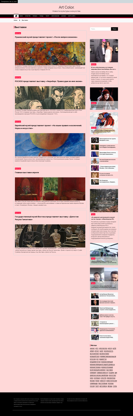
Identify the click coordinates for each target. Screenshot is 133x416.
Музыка (35, 16)
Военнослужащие (107, 367)
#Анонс (92, 348)
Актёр (114, 348)
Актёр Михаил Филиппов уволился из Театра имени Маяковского (107, 295)
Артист (97, 351)
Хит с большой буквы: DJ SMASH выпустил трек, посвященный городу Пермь (102, 131)
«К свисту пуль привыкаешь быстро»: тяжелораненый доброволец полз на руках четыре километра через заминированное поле (103, 286)
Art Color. (66, 7)
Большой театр (95, 356)
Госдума (111, 372)
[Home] (16, 16)
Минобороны (111, 378)
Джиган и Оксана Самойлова (99, 375)
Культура (27, 16)
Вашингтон (103, 359)
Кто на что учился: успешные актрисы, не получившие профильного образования (107, 174)
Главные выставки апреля (27, 172)
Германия (93, 372)
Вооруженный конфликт (98, 370)
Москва (92, 380)
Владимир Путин (95, 362)
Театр (47, 16)
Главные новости (102, 372)
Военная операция (107, 362)
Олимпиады (94, 383)
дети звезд (103, 386)
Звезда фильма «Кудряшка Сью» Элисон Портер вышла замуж (102, 106)
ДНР (116, 372)
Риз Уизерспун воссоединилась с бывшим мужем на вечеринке (107, 181)
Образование (55, 16)
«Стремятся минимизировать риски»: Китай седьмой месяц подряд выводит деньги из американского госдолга (107, 322)
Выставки (109, 370)
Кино (21, 16)
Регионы (111, 383)
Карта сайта (71, 16)
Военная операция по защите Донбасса (102, 364)
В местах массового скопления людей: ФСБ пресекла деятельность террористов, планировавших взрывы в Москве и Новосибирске (107, 336)
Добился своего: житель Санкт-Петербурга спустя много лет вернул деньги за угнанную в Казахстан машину (108, 315)
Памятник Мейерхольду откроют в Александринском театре (108, 309)
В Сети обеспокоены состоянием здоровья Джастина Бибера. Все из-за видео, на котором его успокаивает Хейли (103, 68)
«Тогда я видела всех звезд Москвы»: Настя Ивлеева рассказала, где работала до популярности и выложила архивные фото (107, 167)
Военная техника (95, 367)
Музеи (97, 380)
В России (93, 359)
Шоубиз (63, 16)
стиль (115, 386)
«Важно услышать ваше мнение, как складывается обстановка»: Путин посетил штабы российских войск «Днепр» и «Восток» (103, 262)
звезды (109, 386)
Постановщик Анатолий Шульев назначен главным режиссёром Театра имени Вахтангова (107, 302)
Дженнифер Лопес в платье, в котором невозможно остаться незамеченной (108, 153)
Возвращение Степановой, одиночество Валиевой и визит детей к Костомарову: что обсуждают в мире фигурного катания (108, 329)
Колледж (97, 378)
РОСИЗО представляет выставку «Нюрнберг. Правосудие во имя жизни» (48, 81)
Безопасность (108, 351)
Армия (92, 351)
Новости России (111, 380)
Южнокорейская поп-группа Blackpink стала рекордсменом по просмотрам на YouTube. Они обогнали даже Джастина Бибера (108, 139)
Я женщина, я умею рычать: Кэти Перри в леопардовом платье (107, 146)
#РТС (96, 348)
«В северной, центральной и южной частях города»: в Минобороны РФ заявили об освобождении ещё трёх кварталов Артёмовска (103, 218)
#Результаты (103, 348)
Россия (92, 386)
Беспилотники (104, 353)
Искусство (112, 375)
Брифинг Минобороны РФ (108, 356)
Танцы (41, 16)
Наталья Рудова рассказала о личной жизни (107, 160)
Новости (103, 380)
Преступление (102, 383)
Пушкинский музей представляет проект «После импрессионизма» (46, 37)
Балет (101, 351)
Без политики (94, 353)
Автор (110, 348)
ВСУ (97, 359)
